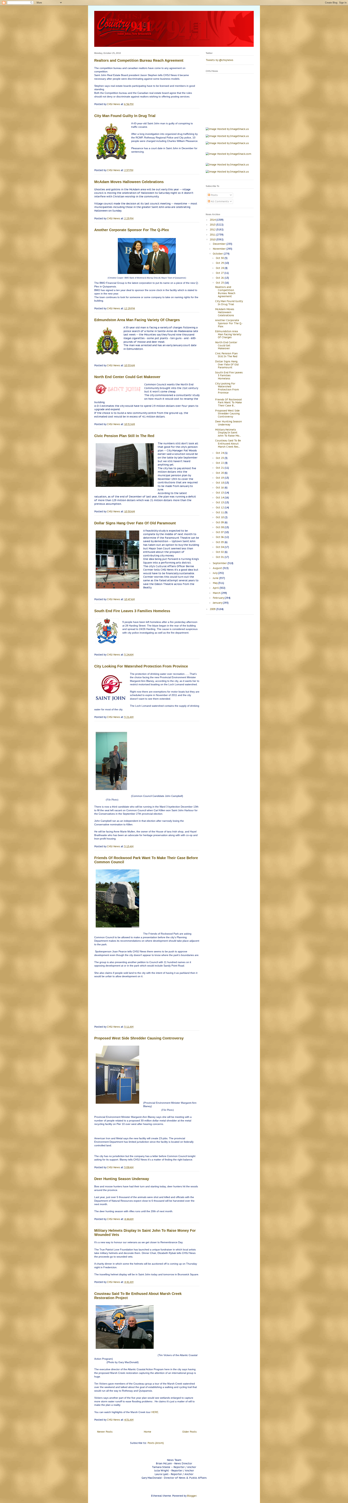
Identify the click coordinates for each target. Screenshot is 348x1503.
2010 (213, 239)
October (218, 253)
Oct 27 (220, 273)
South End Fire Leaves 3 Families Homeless (132, 611)
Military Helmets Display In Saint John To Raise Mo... (228, 432)
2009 (213, 609)
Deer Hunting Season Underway (121, 1179)
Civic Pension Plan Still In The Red (124, 436)
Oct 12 (220, 507)
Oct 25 (220, 282)
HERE (154, 1412)
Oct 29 (220, 263)
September (220, 563)
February (219, 597)
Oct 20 (220, 472)
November (219, 248)
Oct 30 (220, 258)
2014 (213, 219)
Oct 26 (220, 277)
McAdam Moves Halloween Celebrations (129, 182)
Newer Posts (105, 1431)
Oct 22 (220, 462)
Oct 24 (220, 452)
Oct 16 (220, 487)
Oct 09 (220, 522)
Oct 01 (220, 557)
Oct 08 (220, 527)
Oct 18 (220, 482)
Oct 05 (220, 542)
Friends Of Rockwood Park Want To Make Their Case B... (228, 402)
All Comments (219, 201)
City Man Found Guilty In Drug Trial (125, 116)
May (215, 583)
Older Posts (189, 1431)
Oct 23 (220, 458)
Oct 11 (220, 512)
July (215, 573)
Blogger (191, 1495)
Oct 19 (220, 477)
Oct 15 (220, 492)
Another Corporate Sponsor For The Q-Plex (131, 230)
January (218, 602)
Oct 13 (220, 502)
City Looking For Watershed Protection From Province (141, 666)
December (219, 243)
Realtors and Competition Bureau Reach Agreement (138, 60)
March (217, 593)
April (216, 587)
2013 (213, 224)
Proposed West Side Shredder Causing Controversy (139, 1038)
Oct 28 (220, 268)
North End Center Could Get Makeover (127, 377)
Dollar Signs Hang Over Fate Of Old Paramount (135, 523)
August (218, 568)
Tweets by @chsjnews (219, 60)
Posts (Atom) (156, 1443)
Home (147, 1431)
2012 (213, 229)
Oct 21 (220, 467)
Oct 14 (220, 497)
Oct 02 (220, 552)
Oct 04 (220, 547)
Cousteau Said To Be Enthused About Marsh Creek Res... (228, 443)
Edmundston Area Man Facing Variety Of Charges (137, 320)
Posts (214, 195)
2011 (213, 234)
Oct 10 (220, 517)
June (216, 578)
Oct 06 (220, 537)
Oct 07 (220, 532)
